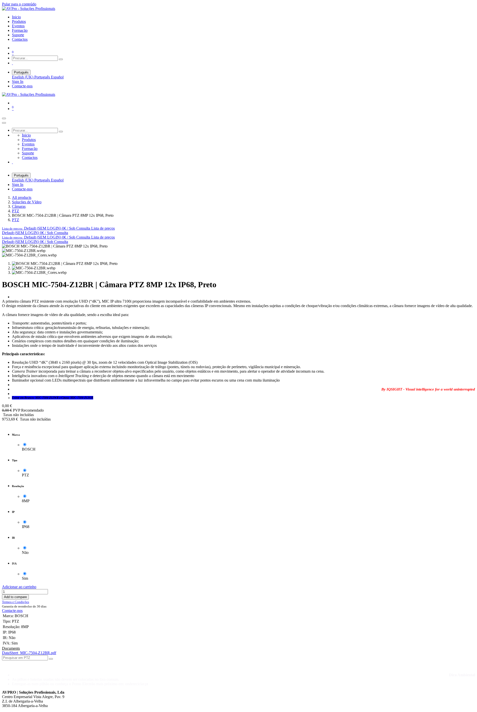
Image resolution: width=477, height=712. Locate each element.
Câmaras (19, 206)
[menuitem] (16, 17)
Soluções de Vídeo (26, 202)
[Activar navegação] (4, 118)
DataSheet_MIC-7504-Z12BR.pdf (29, 653)
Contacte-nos (22, 86)
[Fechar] (4, 123)
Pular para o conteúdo (19, 4)
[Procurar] (61, 59)
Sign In (17, 81)
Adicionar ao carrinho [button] (19, 587)
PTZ (15, 211)
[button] (58, 228)
